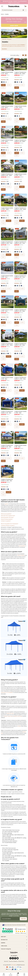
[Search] (2, 10)
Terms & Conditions (13, 961)
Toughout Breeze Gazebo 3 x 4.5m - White (7, 208)
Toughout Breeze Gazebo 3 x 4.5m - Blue (20, 412)
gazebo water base (8, 716)
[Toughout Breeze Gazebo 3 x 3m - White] (7, 132)
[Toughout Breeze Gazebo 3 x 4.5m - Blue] (20, 403)
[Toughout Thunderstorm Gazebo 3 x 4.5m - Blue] (7, 471)
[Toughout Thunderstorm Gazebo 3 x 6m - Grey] (20, 267)
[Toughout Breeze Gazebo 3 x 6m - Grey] (7, 267)
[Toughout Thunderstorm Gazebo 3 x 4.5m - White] (7, 335)
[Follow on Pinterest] (15, 958)
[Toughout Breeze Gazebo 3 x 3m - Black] (7, 64)
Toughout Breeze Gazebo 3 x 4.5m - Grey (20, 174)
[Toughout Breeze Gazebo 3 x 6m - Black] (7, 98)
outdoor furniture (20, 555)
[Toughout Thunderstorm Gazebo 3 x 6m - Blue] (7, 437)
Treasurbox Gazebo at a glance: (8, 525)
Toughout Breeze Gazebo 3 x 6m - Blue (20, 446)
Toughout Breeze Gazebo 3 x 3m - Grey (7, 310)
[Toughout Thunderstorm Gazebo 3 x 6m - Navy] (20, 335)
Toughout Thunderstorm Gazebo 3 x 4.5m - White (7, 344)
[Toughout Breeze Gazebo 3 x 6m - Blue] (20, 437)
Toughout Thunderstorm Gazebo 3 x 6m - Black (20, 73)
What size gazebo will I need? (7, 517)
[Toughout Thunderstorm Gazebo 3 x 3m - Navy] (20, 301)
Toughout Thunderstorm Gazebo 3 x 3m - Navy (20, 310)
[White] (8, 82)
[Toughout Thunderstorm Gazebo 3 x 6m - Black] (20, 64)
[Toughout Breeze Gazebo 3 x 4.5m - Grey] (20, 166)
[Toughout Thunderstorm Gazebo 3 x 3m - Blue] (7, 403)
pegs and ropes (10, 713)
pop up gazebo (22, 545)
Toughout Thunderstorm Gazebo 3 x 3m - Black (20, 140)
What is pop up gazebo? (6, 514)
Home (2, 14)
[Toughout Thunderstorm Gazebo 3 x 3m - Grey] (20, 233)
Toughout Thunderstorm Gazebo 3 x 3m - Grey (20, 242)
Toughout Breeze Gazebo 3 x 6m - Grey (7, 276)
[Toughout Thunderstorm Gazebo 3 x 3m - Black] (20, 132)
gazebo (6, 504)
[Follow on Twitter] (13, 958)
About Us (6, 961)
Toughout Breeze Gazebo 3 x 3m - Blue (7, 378)
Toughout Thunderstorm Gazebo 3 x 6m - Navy (20, 344)
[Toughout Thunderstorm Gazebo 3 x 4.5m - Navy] (20, 369)
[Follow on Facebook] (10, 958)
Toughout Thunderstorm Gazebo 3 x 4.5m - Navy (20, 378)
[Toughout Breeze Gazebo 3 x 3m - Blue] (7, 369)
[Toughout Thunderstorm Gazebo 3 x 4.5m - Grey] (7, 233)
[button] (23, 10)
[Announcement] (14, 2)
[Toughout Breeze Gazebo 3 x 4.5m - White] (7, 200)
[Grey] (6, 82)
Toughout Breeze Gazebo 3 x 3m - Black (7, 73)
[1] (23, 55)
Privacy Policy (21, 961)
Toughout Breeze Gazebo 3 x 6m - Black (7, 106)
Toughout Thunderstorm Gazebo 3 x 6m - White (7, 174)
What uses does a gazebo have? (8, 515)
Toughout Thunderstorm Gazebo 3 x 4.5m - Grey (7, 242)
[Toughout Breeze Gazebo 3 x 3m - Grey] (7, 301)
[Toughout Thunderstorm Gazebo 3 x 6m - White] (7, 166)
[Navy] (21, 82)
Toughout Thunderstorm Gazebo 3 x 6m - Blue (7, 446)
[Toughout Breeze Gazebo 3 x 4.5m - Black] (20, 98)
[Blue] (4, 82)
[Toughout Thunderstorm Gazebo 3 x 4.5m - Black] (20, 200)
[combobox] (14, 10)
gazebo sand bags (18, 716)
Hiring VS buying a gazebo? (7, 519)
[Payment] (14, 953)
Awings (19, 726)
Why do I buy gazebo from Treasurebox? (9, 523)
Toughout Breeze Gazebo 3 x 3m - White (7, 140)
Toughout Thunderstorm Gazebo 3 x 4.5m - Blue (7, 480)
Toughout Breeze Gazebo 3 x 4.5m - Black (20, 106)
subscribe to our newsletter (7, 692)
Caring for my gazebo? (6, 521)
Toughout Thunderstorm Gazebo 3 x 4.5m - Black (20, 208)
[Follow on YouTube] (17, 958)
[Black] (2, 82)
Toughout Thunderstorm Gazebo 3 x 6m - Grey (20, 276)
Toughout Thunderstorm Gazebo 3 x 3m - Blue (7, 412)
